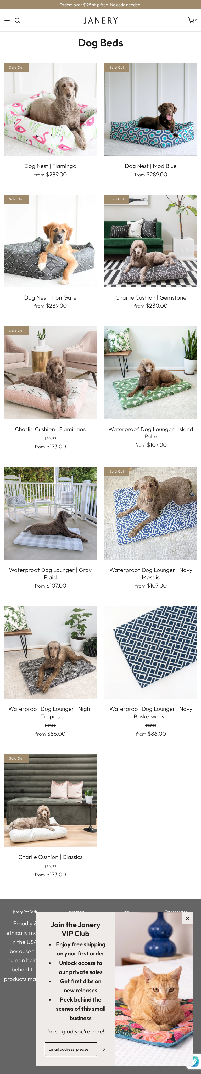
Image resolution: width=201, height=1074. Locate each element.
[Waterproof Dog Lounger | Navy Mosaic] (150, 513)
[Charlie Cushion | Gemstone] (150, 241)
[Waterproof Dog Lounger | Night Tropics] (50, 652)
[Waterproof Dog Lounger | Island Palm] (150, 372)
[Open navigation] (7, 20)
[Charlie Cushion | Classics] (50, 800)
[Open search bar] (19, 20)
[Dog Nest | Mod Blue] (150, 109)
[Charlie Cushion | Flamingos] (50, 372)
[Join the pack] (104, 1049)
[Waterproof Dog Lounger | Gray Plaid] (50, 513)
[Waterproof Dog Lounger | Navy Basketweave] (150, 652)
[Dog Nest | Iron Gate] (50, 241)
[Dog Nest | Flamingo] (50, 109)
